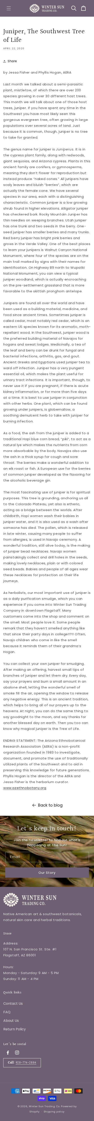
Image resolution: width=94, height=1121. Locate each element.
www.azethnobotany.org (24, 788)
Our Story (47, 872)
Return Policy (14, 1029)
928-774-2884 (26, 1062)
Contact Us (13, 1003)
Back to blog (50, 805)
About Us (11, 1020)
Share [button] (12, 61)
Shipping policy (54, 1111)
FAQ (6, 1012)
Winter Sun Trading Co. (44, 1106)
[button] (9, 8)
